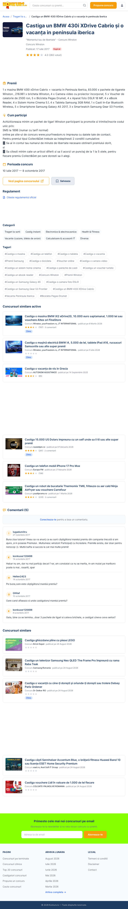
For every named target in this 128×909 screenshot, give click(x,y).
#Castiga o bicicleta (40, 260)
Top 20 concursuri (12, 869)
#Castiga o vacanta (94, 253)
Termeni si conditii (98, 858)
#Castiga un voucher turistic (98, 267)
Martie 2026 (51, 886)
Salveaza (65, 181)
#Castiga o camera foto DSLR (62, 281)
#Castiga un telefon (41, 253)
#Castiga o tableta (68, 253)
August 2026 (52, 858)
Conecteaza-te (48, 519)
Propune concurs (103, 5)
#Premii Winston (73, 274)
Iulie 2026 (50, 864)
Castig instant (33, 231)
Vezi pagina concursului (23, 181)
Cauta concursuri (12, 886)
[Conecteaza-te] (122, 5)
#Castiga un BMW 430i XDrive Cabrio (73, 288)
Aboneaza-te (95, 834)
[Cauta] (84, 5)
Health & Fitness (90, 231)
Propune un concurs (13, 880)
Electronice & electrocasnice (61, 231)
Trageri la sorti (20, 16)
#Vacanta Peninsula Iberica (19, 295)
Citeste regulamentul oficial (21, 197)
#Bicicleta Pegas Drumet (53, 295)
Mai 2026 (50, 875)
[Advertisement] (64, 69)
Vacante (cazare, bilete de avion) (23, 238)
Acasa (6, 16)
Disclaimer (93, 864)
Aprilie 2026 (51, 880)
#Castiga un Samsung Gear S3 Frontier (26, 288)
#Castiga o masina (15, 253)
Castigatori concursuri (14, 875)
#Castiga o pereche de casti (61, 267)
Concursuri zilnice (12, 864)
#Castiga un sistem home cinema (23, 267)
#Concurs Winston (49, 274)
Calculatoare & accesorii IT (60, 238)
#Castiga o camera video (93, 260)
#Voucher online (65, 260)
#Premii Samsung (14, 260)
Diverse (84, 238)
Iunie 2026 (51, 869)
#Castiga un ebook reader (19, 274)
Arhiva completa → (55, 892)
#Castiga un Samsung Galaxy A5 (23, 281)
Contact (92, 869)
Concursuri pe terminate (16, 858)
